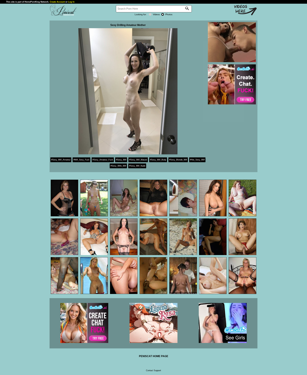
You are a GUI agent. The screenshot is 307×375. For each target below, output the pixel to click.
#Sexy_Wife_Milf (118, 166)
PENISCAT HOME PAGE (153, 356)
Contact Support (153, 370)
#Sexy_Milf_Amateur (61, 160)
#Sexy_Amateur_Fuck (102, 160)
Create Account (57, 2)
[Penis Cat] (63, 15)
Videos (156, 14)
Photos (168, 14)
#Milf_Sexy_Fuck (81, 160)
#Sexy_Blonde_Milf (178, 160)
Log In (71, 2)
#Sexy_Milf (121, 160)
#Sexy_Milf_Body (158, 160)
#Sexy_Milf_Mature (138, 160)
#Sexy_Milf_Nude (137, 166)
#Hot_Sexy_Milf (197, 160)
